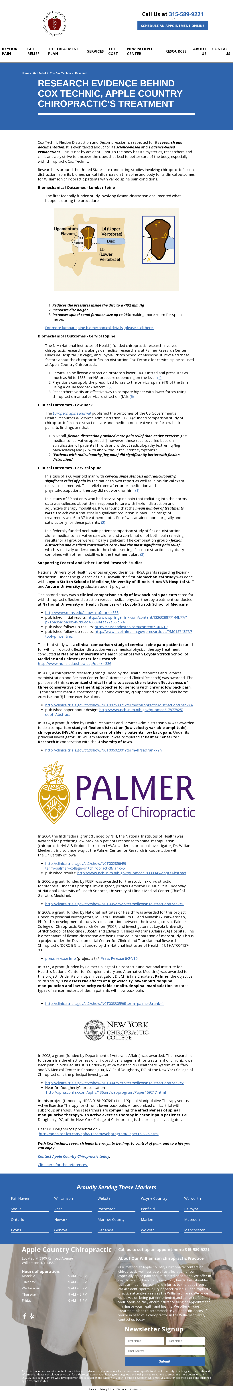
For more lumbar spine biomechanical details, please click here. (99, 327)
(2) (103, 522)
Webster (105, 1198)
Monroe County (111, 1219)
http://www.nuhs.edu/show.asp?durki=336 (74, 663)
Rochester (106, 1208)
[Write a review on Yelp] (32, 1317)
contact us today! (131, 1319)
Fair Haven (20, 1198)
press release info (60, 958)
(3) (142, 554)
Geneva (60, 1230)
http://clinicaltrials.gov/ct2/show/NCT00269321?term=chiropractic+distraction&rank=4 (119, 705)
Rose (58, 1208)
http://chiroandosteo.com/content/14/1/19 (131, 626)
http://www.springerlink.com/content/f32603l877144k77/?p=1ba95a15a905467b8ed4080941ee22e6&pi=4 (116, 620)
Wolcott (147, 1230)
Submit (165, 1361)
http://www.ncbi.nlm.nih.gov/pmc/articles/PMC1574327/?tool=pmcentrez (118, 634)
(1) (137, 490)
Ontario (17, 1219)
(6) (132, 396)
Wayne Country (154, 1198)
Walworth (192, 1198)
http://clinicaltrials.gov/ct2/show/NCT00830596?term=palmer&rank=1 (104, 1003)
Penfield (148, 1208)
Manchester (194, 1230)
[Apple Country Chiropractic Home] (56, 23)
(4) (159, 377)
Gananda (105, 1230)
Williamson (63, 1198)
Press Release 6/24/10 (119, 958)
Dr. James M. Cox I (159, 1377)
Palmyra (191, 1208)
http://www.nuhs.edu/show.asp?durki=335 (82, 612)
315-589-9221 (186, 14)
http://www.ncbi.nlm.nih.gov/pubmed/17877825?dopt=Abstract (114, 712)
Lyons (16, 1230)
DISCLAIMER (29, 1377)
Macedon (192, 1219)
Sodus (16, 1208)
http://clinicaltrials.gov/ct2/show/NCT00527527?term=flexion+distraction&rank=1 (114, 903)
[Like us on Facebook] (24, 1317)
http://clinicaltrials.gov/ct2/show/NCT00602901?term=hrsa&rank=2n (103, 750)
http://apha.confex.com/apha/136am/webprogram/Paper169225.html (99, 1133)
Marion (147, 1219)
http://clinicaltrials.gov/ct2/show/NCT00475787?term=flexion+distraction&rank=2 (114, 1082)
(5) (109, 387)
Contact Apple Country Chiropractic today (73, 1156)
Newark (61, 1219)
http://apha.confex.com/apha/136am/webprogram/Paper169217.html (106, 1092)
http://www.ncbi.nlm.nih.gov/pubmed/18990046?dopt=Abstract (131, 872)
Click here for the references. (63, 1164)
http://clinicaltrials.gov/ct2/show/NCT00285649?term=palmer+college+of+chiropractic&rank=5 (85, 866)
